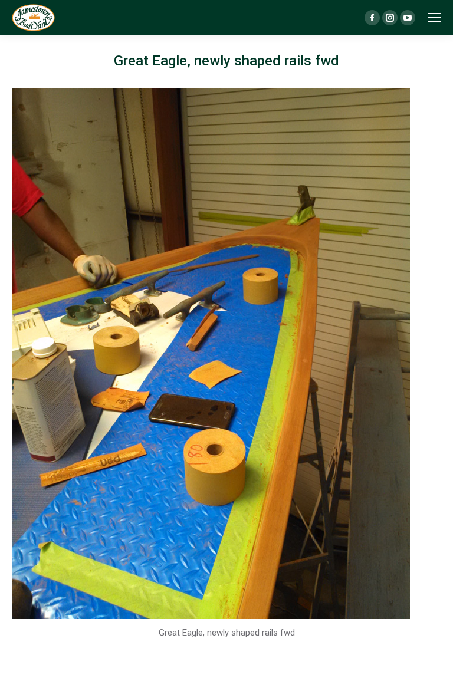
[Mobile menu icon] (434, 18)
